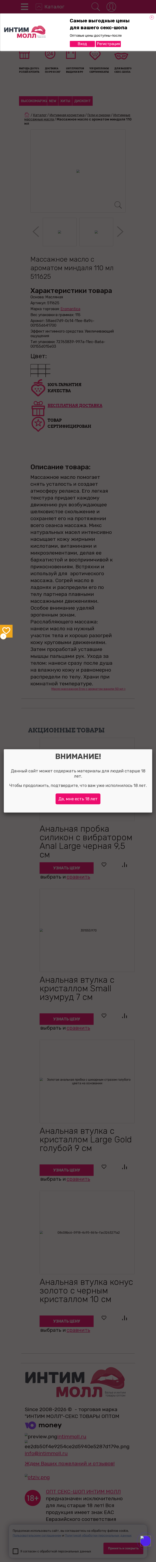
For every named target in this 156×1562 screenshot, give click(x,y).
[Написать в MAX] (151, 1548)
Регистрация (108, 43)
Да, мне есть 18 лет (78, 798)
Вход (82, 43)
